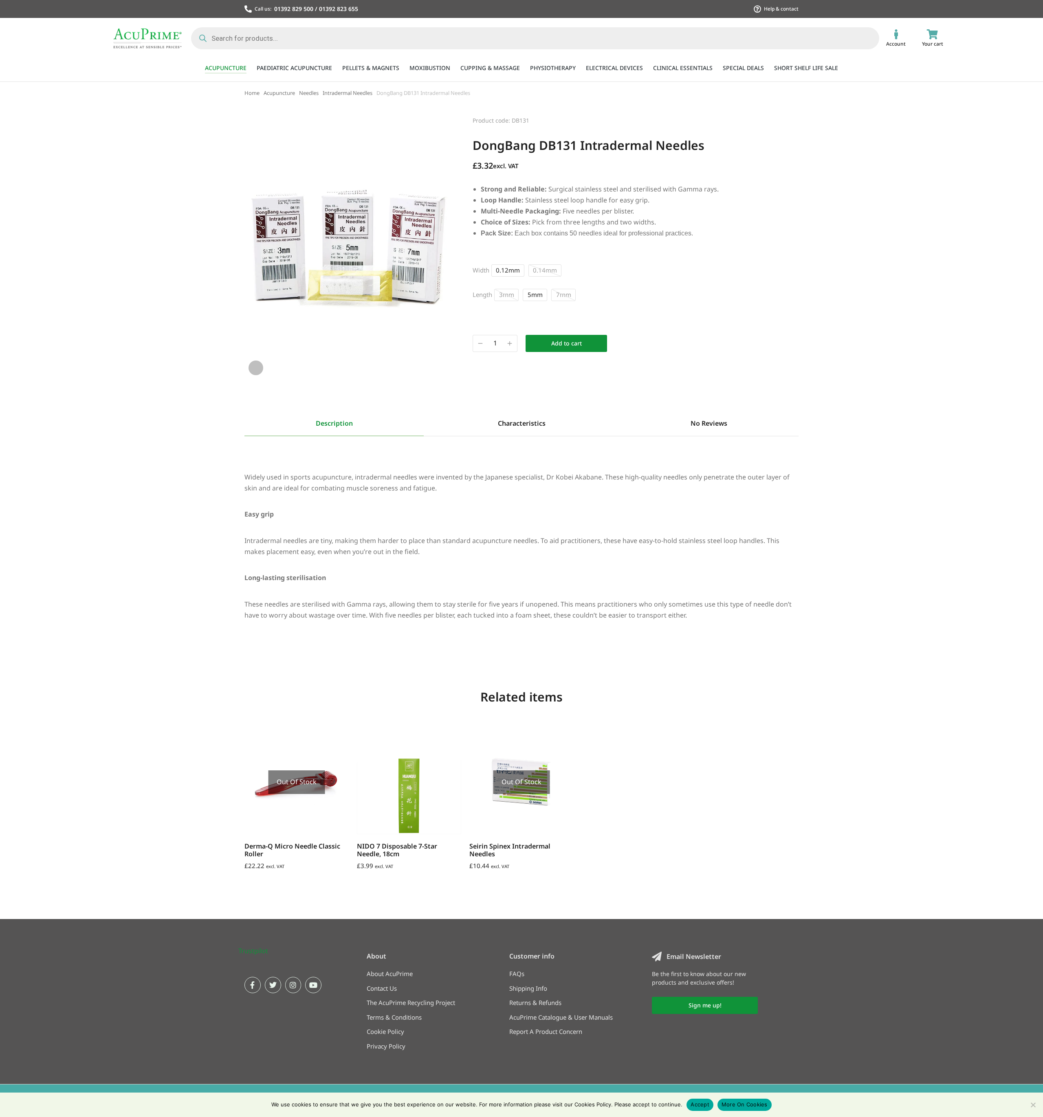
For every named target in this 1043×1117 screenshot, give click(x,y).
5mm (535, 294)
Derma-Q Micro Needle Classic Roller (292, 850)
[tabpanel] (521, 541)
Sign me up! (705, 1005)
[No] (1033, 1105)
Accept (700, 1104)
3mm (506, 294)
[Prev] (770, 119)
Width (481, 270)
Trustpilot (253, 950)
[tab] (334, 424)
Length (482, 294)
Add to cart (566, 343)
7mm (563, 294)
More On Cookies (745, 1104)
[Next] (791, 119)
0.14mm (545, 270)
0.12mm (508, 270)
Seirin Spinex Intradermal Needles (509, 850)
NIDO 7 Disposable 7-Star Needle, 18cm (397, 850)
